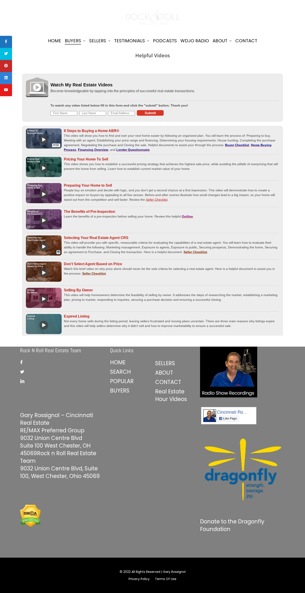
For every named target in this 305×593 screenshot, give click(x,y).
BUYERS (120, 390)
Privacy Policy (139, 579)
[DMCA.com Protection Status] (30, 528)
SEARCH (120, 371)
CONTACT (168, 382)
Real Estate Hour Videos (171, 395)
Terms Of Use (165, 579)
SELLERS (165, 363)
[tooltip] (6, 42)
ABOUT (164, 372)
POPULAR (122, 381)
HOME (117, 362)
